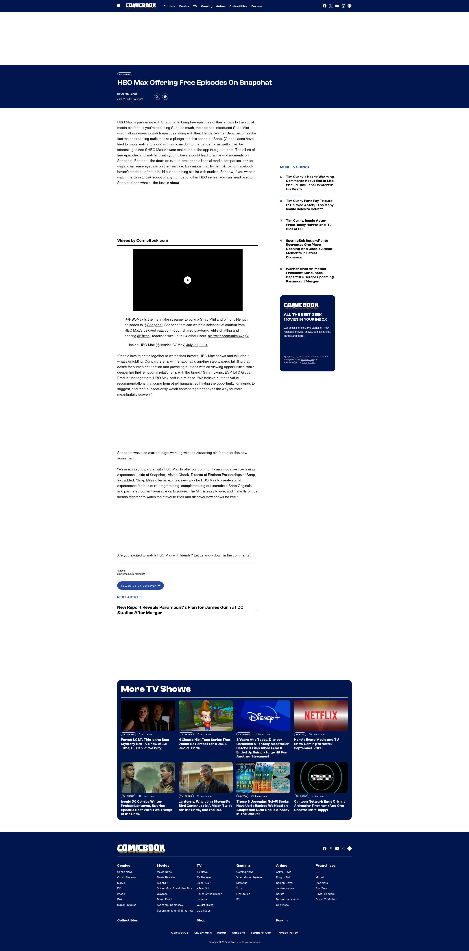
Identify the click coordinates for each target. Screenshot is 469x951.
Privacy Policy (308, 362)
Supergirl (162, 883)
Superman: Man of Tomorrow (175, 910)
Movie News (164, 872)
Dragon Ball (283, 877)
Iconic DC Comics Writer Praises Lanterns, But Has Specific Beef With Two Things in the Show (146, 808)
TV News (202, 872)
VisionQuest (204, 910)
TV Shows (125, 74)
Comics (169, 6)
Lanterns (202, 899)
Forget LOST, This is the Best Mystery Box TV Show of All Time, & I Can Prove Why (145, 744)
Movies (184, 6)
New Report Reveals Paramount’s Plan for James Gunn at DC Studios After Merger (180, 610)
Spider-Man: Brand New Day (174, 888)
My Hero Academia (288, 899)
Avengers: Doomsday (170, 905)
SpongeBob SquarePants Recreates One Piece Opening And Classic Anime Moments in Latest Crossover (309, 249)
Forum (256, 6)
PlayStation (243, 894)
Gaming (207, 6)
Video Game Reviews (249, 877)
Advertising (203, 932)
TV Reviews (204, 877)
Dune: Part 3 (165, 899)
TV (195, 6)
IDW (119, 899)
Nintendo (241, 883)
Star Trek (321, 888)
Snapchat (168, 121)
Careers (238, 932)
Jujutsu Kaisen (285, 888)
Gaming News (245, 872)
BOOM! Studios (126, 905)
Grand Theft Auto (326, 899)
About (221, 932)
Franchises (326, 866)
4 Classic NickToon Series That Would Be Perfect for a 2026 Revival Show (204, 744)
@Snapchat (153, 324)
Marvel (121, 883)
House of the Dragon (209, 894)
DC (119, 888)
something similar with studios (195, 171)
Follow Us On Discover (139, 585)
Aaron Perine (129, 94)
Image (121, 894)
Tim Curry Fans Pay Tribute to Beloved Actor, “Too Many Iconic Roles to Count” (310, 205)
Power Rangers (325, 894)
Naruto (280, 894)
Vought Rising (205, 905)
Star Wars (322, 883)
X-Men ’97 (203, 888)
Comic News (124, 872)
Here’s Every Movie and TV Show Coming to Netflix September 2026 (316, 744)
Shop (201, 920)
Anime (221, 6)
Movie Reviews (166, 877)
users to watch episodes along (162, 132)
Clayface (162, 894)
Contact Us (179, 932)
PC (238, 899)
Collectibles (238, 6)
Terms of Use (307, 359)
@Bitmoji (144, 335)
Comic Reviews (126, 877)
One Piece (282, 905)
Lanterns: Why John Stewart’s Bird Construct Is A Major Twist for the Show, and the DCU (205, 806)
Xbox (239, 888)
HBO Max (155, 149)
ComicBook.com (125, 574)
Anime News (283, 872)
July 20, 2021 (197, 344)
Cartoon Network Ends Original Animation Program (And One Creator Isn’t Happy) (320, 806)
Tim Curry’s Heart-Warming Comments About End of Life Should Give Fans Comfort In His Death (310, 183)
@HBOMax (134, 319)
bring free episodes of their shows (207, 121)
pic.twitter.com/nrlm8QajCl (228, 335)
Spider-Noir (204, 883)
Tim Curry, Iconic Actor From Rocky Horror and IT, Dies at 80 (308, 225)
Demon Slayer (284, 883)
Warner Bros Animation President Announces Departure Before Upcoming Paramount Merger (310, 275)
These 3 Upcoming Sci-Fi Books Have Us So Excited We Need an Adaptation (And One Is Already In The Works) (262, 808)
